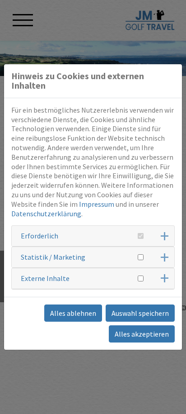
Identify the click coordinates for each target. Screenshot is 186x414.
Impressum (96, 204)
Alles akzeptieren (142, 333)
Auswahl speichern (140, 313)
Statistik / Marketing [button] (53, 257)
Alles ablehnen (73, 313)
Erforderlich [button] (39, 235)
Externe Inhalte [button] (45, 278)
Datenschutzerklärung (46, 213)
